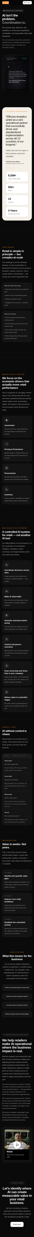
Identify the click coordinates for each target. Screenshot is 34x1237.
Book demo (27, 2)
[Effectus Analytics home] (5, 2)
